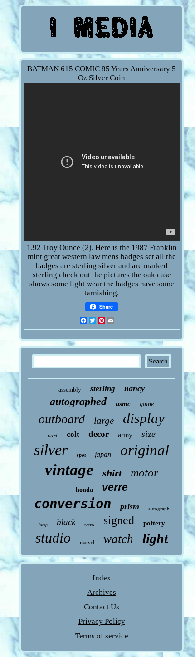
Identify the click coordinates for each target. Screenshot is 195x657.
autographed (78, 401)
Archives (101, 592)
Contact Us (101, 607)
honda (84, 489)
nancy (134, 388)
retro (89, 524)
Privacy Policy (101, 621)
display (144, 418)
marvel (87, 542)
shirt (112, 473)
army (125, 435)
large (104, 420)
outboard (62, 419)
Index (102, 578)
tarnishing (100, 293)
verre (115, 487)
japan (103, 454)
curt (53, 435)
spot (81, 455)
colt (73, 434)
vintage (69, 470)
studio (53, 538)
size (148, 434)
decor (98, 434)
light (155, 538)
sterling (102, 388)
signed (118, 520)
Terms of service (101, 636)
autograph (159, 508)
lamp (43, 524)
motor (144, 472)
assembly (69, 389)
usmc (123, 403)
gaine (147, 404)
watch (118, 539)
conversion (72, 503)
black (66, 522)
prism (129, 506)
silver (51, 449)
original (144, 450)
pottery (154, 523)
